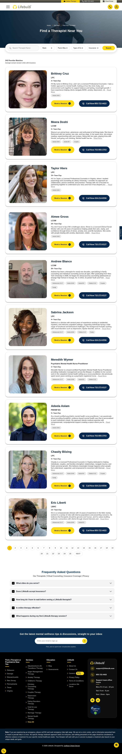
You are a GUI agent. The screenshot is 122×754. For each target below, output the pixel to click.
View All (31, 722)
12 (72, 548)
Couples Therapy (34, 692)
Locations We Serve (74, 685)
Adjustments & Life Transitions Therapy (35, 667)
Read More (98, 138)
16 (95, 548)
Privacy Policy (74, 677)
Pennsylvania (12, 684)
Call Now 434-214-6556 (96, 198)
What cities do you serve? (27, 583)
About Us (72, 666)
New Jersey (11, 680)
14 (84, 548)
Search (108, 48)
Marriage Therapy (34, 713)
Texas (9, 687)
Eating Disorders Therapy (34, 702)
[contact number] (110, 6)
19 (112, 548)
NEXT (78, 554)
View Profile (27, 89)
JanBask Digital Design (72, 746)
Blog (50, 666)
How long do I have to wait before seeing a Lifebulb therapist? (44, 600)
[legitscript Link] (95, 709)
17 (101, 548)
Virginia (10, 691)
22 (53, 554)
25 (70, 554)
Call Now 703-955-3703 (96, 150)
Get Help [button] (57, 25)
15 (90, 548)
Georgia (10, 674)
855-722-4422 (89, 1)
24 (65, 554)
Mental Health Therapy (33, 717)
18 (107, 548)
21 (47, 554)
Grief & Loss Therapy (32, 708)
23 (59, 554)
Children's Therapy (35, 681)
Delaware (10, 670)
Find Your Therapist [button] (69, 25)
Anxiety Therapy (34, 677)
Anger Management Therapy (35, 673)
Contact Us (73, 669)
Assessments (53, 669)
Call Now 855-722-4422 (96, 104)
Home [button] (49, 25)
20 (42, 554)
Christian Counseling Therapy (32, 686)
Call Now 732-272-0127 (96, 244)
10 (61, 548)
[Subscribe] (84, 641)
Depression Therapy (32, 697)
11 (67, 548)
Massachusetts (12, 677)
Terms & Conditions (76, 681)
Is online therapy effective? (28, 608)
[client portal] (116, 745)
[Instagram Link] (98, 700)
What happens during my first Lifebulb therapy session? (41, 616)
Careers (75, 673)
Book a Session (62, 103)
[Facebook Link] (92, 700)
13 (78, 548)
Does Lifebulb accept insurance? (31, 591)
